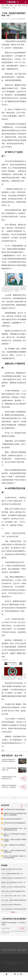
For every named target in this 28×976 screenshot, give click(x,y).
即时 (7, 5)
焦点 (11, 5)
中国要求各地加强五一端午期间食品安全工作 (13, 878)
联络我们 (14, 949)
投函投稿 (24, 949)
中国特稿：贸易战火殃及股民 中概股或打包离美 (15, 840)
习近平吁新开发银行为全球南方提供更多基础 (13, 909)
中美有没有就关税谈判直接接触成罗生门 (15, 823)
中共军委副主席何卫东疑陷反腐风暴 (14, 809)
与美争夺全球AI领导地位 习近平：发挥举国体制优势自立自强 (15, 829)
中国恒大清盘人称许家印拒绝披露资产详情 (13, 891)
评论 (23, 5)
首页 (3, 5)
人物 (15, 5)
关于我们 (4, 949)
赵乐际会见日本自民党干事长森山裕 (11, 904)
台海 (19, 5)
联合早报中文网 (5, 7)
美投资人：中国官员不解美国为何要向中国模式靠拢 (15, 851)
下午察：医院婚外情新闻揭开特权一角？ (12, 873)
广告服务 (19, 949)
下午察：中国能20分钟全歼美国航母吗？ (14, 845)
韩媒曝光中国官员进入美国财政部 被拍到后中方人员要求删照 (15, 814)
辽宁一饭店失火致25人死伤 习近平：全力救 (13, 896)
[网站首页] (6, 974)
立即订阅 (22, 928)
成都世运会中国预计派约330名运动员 (11, 869)
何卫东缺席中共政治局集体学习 (13, 819)
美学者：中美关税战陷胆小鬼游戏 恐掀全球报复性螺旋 (15, 856)
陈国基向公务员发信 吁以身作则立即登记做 (13, 887)
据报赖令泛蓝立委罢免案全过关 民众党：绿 (13, 882)
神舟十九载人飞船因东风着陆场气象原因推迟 (13, 900)
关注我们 (9, 949)
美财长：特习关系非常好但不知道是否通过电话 (15, 834)
